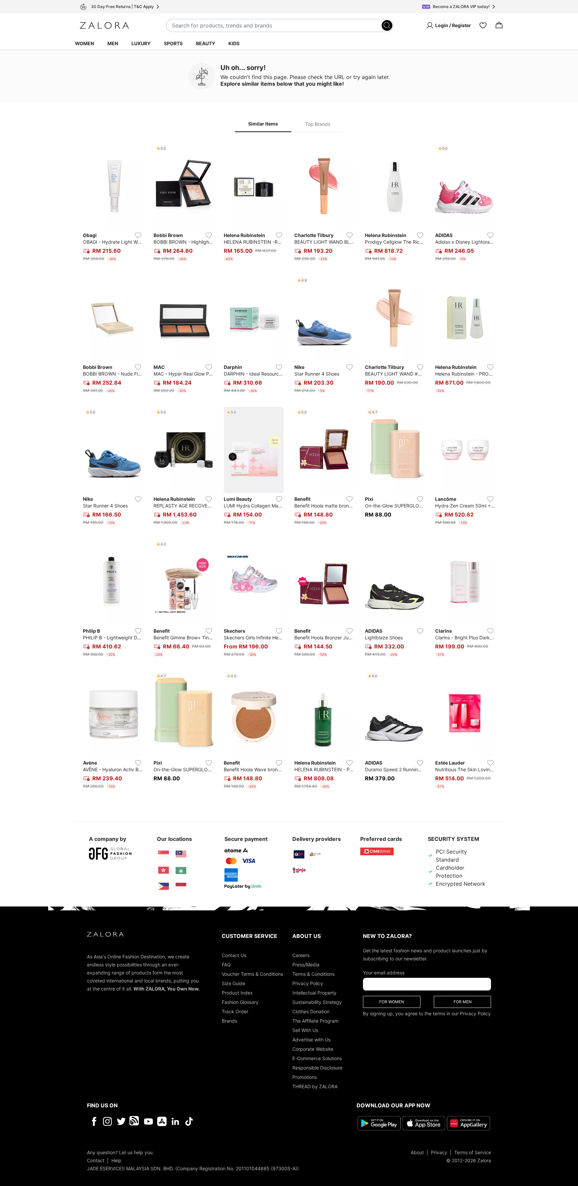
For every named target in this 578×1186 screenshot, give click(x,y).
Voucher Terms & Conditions (252, 974)
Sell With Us (305, 1030)
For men (463, 1001)
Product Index (237, 993)
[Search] (387, 25)
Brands (229, 1021)
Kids (233, 43)
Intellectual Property (314, 993)
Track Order (235, 1011)
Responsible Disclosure (317, 1068)
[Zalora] (104, 25)
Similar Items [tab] (263, 124)
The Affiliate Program (315, 1021)
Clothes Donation (310, 1011)
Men (112, 43)
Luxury (141, 43)
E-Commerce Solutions (317, 1058)
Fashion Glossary (240, 1002)
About (417, 1152)
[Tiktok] (232, 1121)
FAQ (226, 964)
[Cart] (499, 25)
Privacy (439, 1152)
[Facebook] (94, 1121)
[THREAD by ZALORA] (134, 1121)
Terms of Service (472, 1152)
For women (391, 1001)
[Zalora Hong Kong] (163, 870)
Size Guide (233, 983)
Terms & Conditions (313, 974)
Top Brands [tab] (317, 124)
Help (116, 1160)
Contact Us (234, 955)
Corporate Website (312, 1049)
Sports (173, 43)
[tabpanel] (289, 467)
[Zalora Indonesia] (181, 886)
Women (84, 43)
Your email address (383, 972)
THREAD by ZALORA (315, 1086)
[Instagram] (107, 1121)
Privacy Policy (307, 983)
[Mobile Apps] (162, 1121)
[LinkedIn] (175, 1121)
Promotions (304, 1077)
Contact (95, 1160)
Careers (300, 955)
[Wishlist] (483, 25)
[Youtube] (148, 1121)
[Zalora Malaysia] (181, 854)
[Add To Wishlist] (138, 235)
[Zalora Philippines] (163, 886)
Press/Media (305, 964)
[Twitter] (121, 1121)
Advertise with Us (311, 1039)
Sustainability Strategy (317, 1002)
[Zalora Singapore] (163, 854)
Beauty (205, 43)
